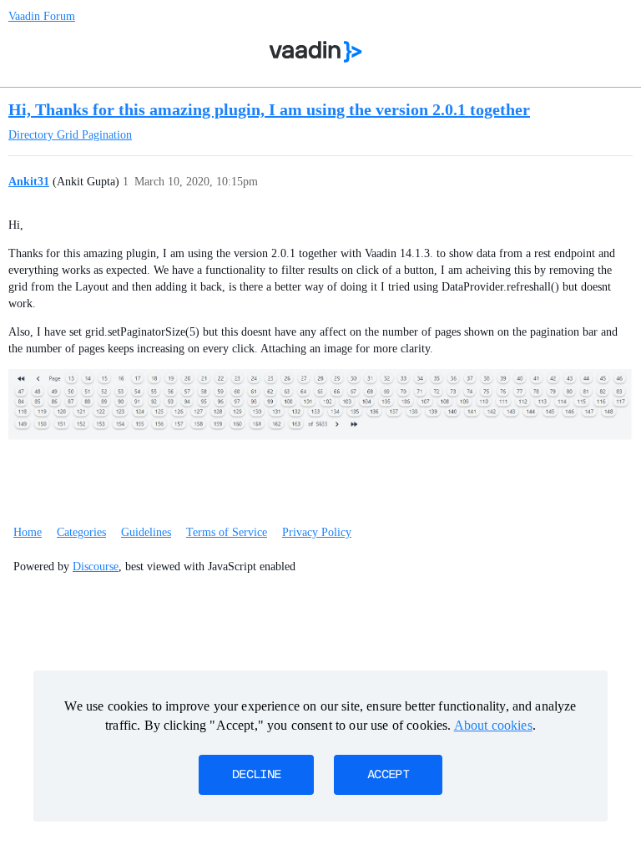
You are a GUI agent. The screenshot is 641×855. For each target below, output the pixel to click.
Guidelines (146, 532)
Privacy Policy (316, 532)
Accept (388, 775)
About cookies (493, 725)
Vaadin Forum (41, 16)
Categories (81, 532)
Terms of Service (226, 532)
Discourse (96, 566)
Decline (256, 775)
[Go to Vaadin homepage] (316, 52)
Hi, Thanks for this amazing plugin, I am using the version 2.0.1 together (269, 109)
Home (27, 532)
